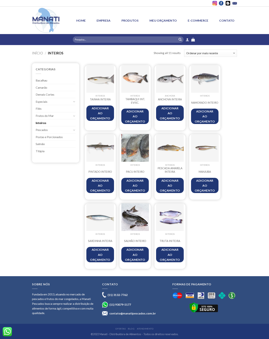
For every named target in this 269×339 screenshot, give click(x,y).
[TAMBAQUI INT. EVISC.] (135, 79)
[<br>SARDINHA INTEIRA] (100, 217)
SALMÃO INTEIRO (135, 240)
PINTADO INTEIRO (100, 171)
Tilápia (40, 151)
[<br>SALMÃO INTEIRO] (135, 217)
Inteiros (41, 123)
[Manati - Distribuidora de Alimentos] (46, 20)
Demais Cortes (45, 94)
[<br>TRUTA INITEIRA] (170, 217)
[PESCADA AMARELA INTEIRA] (170, 148)
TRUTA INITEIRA (170, 240)
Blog (131, 328)
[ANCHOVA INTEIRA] (170, 79)
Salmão (40, 144)
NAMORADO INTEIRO (204, 102)
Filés (39, 108)
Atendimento (145, 328)
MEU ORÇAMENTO (163, 20)
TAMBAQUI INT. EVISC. (135, 101)
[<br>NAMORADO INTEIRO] (205, 79)
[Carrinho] (235, 40)
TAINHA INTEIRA (100, 99)
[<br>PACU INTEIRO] (135, 148)
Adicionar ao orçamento (100, 113)
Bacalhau (41, 80)
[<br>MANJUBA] (205, 148)
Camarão (41, 87)
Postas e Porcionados (49, 137)
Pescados (42, 129)
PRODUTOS (130, 20)
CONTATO (226, 20)
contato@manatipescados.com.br (132, 313)
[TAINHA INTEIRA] (100, 79)
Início (37, 53)
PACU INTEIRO (135, 171)
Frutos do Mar (45, 115)
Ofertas (120, 328)
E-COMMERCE (198, 20)
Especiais (41, 101)
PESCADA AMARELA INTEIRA (170, 170)
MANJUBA (205, 171)
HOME (81, 20)
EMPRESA (103, 20)
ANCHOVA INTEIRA (170, 99)
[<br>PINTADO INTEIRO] (100, 148)
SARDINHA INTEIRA (100, 240)
